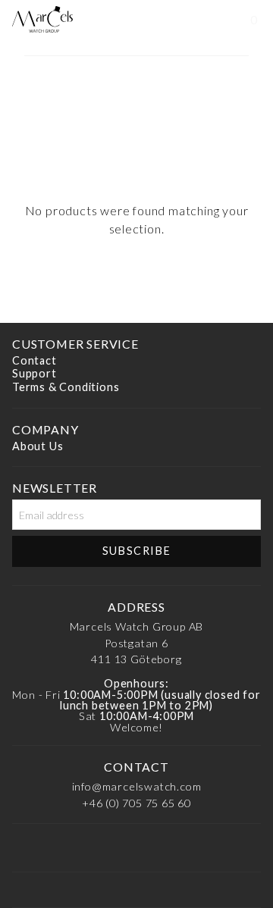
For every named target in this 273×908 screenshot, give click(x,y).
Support (34, 374)
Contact (34, 360)
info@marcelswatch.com (137, 786)
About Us (37, 446)
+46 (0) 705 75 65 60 (136, 803)
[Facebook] (33, 849)
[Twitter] (240, 849)
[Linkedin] (115, 849)
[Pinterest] (157, 849)
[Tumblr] (199, 849)
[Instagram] (74, 849)
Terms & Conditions (65, 386)
